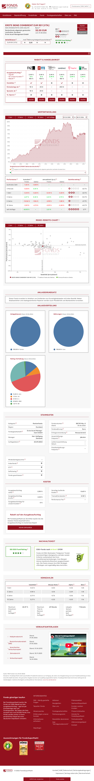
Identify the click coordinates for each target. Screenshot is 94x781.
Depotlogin (37, 728)
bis (75, 117)
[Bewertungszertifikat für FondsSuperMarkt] (28, 6)
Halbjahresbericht (16, 637)
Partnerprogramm (58, 714)
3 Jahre (20, 117)
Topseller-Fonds (39, 706)
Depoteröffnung (20, 15)
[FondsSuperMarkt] (9, 6)
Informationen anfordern (38, 720)
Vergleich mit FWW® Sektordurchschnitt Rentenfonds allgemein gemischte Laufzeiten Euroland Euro (39, 169)
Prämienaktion (77, 700)
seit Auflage (50, 117)
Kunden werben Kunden (77, 707)
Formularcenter (77, 719)
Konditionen (7, 15)
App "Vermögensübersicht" (60, 723)
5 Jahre (30, 117)
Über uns (68, 15)
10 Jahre (40, 117)
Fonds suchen (60, 779)
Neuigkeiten (56, 703)
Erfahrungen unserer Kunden (40, 715)
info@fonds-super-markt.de (59, 7)
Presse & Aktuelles (78, 711)
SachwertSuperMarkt (79, 703)
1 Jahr (10, 117)
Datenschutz (67, 770)
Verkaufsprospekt (16, 658)
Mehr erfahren (25, 527)
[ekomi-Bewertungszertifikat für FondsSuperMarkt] (8, 745)
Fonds (42, 15)
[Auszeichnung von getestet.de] (39, 746)
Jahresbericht (15, 653)
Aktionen (55, 700)
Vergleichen (82, 32)
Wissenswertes (38, 711)
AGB (60, 770)
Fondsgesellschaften (54, 15)
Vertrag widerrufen (71, 773)
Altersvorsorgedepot (79, 722)
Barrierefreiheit (84, 773)
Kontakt (74, 725)
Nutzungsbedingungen (81, 770)
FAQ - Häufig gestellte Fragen (41, 701)
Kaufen (82, 26)
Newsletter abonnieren (60, 719)
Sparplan (82, 29)
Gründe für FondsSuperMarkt (78, 715)
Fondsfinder (32, 15)
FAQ (75, 15)
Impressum (60, 773)
